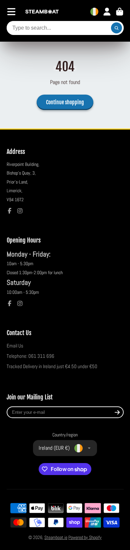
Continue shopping (65, 102)
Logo (42, 12)
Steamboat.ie (55, 537)
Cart (120, 12)
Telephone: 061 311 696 (30, 356)
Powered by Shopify (85, 537)
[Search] (116, 28)
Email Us (15, 345)
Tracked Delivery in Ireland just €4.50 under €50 (52, 366)
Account (107, 12)
